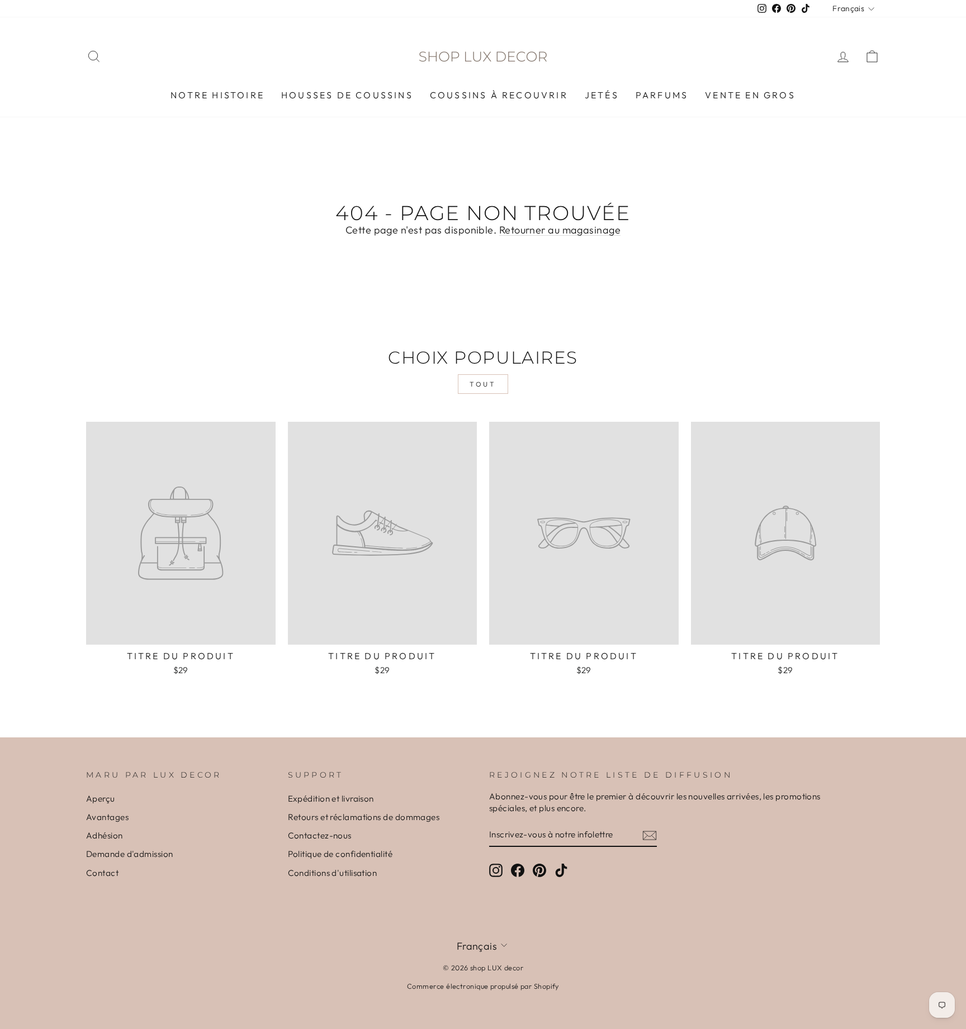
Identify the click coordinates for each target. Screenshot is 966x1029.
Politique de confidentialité (340, 854)
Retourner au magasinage (560, 229)
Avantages (107, 817)
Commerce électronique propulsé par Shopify (483, 986)
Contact (102, 873)
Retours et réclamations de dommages (364, 817)
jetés (602, 95)
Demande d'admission (129, 854)
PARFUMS (662, 95)
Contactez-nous (320, 835)
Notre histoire (217, 95)
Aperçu (100, 798)
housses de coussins (347, 95)
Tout (483, 384)
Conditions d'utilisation (332, 873)
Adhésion (104, 835)
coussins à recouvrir (499, 95)
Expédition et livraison (331, 798)
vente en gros (750, 95)
